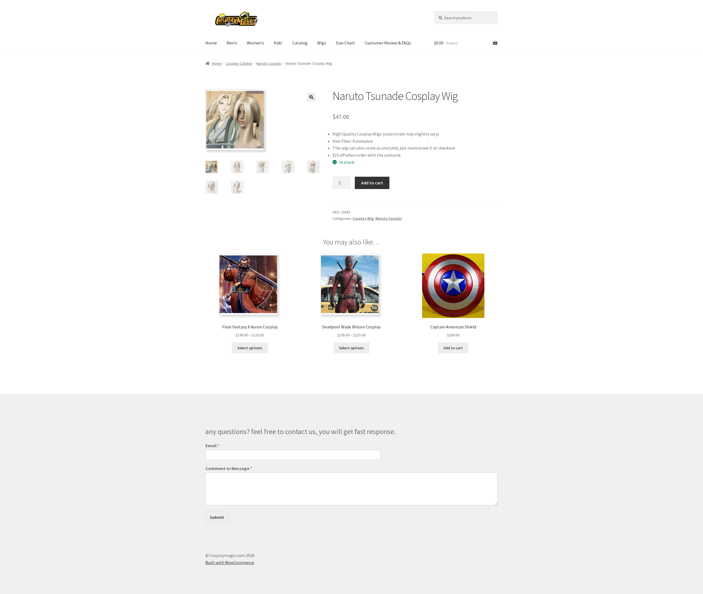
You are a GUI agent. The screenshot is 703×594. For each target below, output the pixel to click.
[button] (311, 97)
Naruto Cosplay (268, 63)
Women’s (255, 43)
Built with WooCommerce (229, 562)
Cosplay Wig (363, 218)
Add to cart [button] (453, 347)
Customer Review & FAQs (388, 43)
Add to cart (372, 182)
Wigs (321, 43)
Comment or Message (228, 468)
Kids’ (278, 43)
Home (211, 43)
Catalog (300, 43)
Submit (217, 517)
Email (212, 445)
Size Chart (345, 43)
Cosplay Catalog (239, 63)
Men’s (232, 43)
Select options (249, 347)
